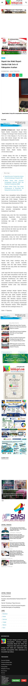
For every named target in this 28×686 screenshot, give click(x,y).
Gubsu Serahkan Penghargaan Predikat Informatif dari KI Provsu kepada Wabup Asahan (17, 339)
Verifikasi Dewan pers (6, 664)
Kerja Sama (4, 670)
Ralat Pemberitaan (6, 596)
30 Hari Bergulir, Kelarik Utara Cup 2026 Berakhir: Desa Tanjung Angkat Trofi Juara (18, 529)
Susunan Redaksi (5, 660)
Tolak (23, 680)
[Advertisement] (14, 26)
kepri (3, 627)
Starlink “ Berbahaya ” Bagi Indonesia (10, 603)
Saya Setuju (16, 680)
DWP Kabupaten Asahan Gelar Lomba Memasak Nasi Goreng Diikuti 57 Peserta (17, 345)
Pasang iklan (4, 666)
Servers (3, 672)
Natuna (4, 625)
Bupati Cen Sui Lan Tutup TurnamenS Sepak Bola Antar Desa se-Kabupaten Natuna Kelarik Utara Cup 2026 (17, 536)
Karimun (4, 619)
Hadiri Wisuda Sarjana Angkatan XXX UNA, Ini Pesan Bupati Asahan (18, 333)
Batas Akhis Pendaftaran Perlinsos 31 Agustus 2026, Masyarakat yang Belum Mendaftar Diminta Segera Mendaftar (17, 553)
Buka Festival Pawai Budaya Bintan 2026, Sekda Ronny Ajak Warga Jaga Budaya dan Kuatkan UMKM (18, 562)
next (3, 501)
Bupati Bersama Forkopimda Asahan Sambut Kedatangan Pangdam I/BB (14, 177)
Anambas (5, 614)
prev (2, 501)
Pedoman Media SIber (6, 662)
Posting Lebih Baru (6, 352)
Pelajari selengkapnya (6, 683)
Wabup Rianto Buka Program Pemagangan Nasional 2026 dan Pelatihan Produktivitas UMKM (14, 182)
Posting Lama (22, 352)
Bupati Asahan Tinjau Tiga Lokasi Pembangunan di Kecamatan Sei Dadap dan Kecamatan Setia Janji (14, 188)
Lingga (4, 622)
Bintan (4, 616)
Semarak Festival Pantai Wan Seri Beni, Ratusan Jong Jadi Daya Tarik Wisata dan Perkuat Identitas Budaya (17, 544)
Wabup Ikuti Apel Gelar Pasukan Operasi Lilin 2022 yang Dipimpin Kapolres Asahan (18, 327)
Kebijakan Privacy (5, 668)
